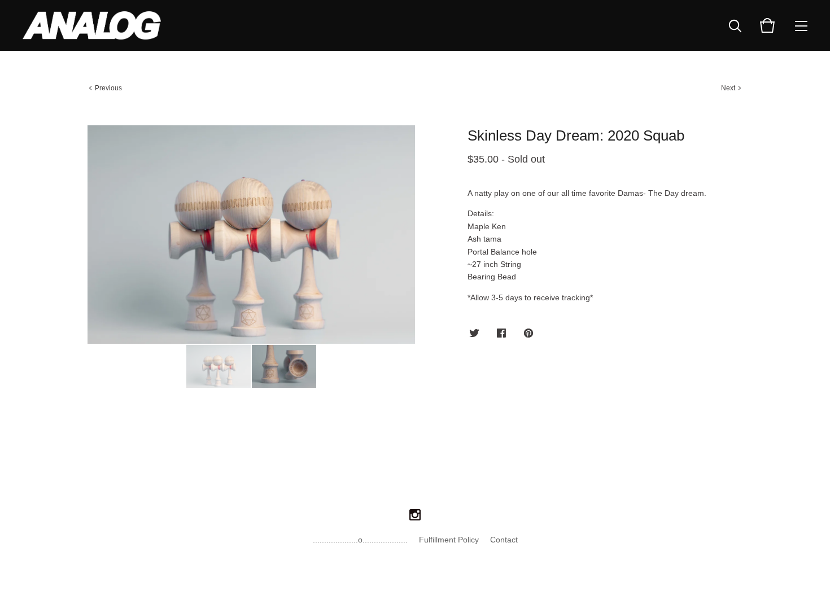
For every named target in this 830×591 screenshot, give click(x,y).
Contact (504, 539)
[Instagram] (415, 515)
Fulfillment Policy (449, 539)
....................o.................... (360, 539)
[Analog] (92, 25)
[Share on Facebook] (501, 333)
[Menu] (801, 25)
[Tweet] (474, 333)
